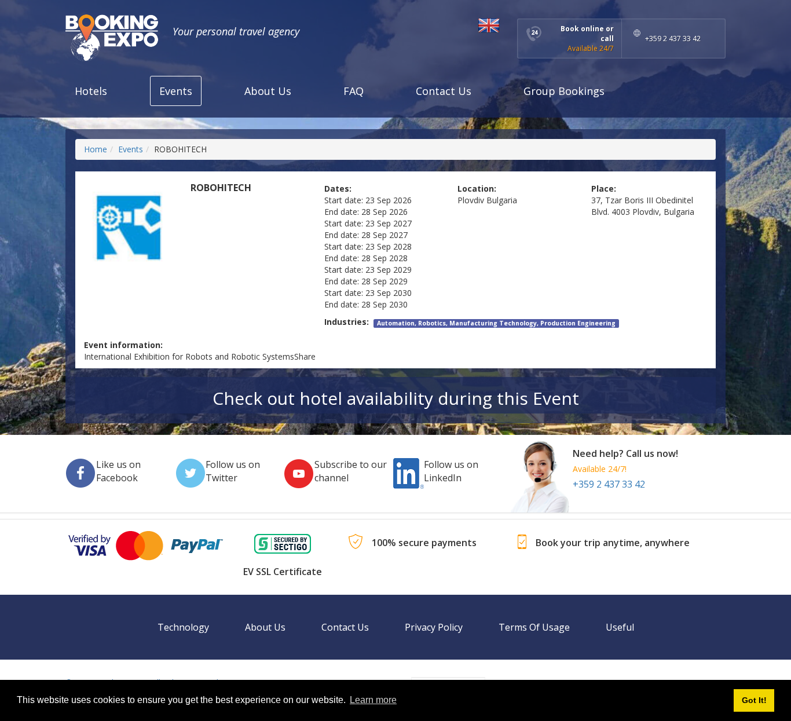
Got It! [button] (754, 700)
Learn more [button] (373, 700)
